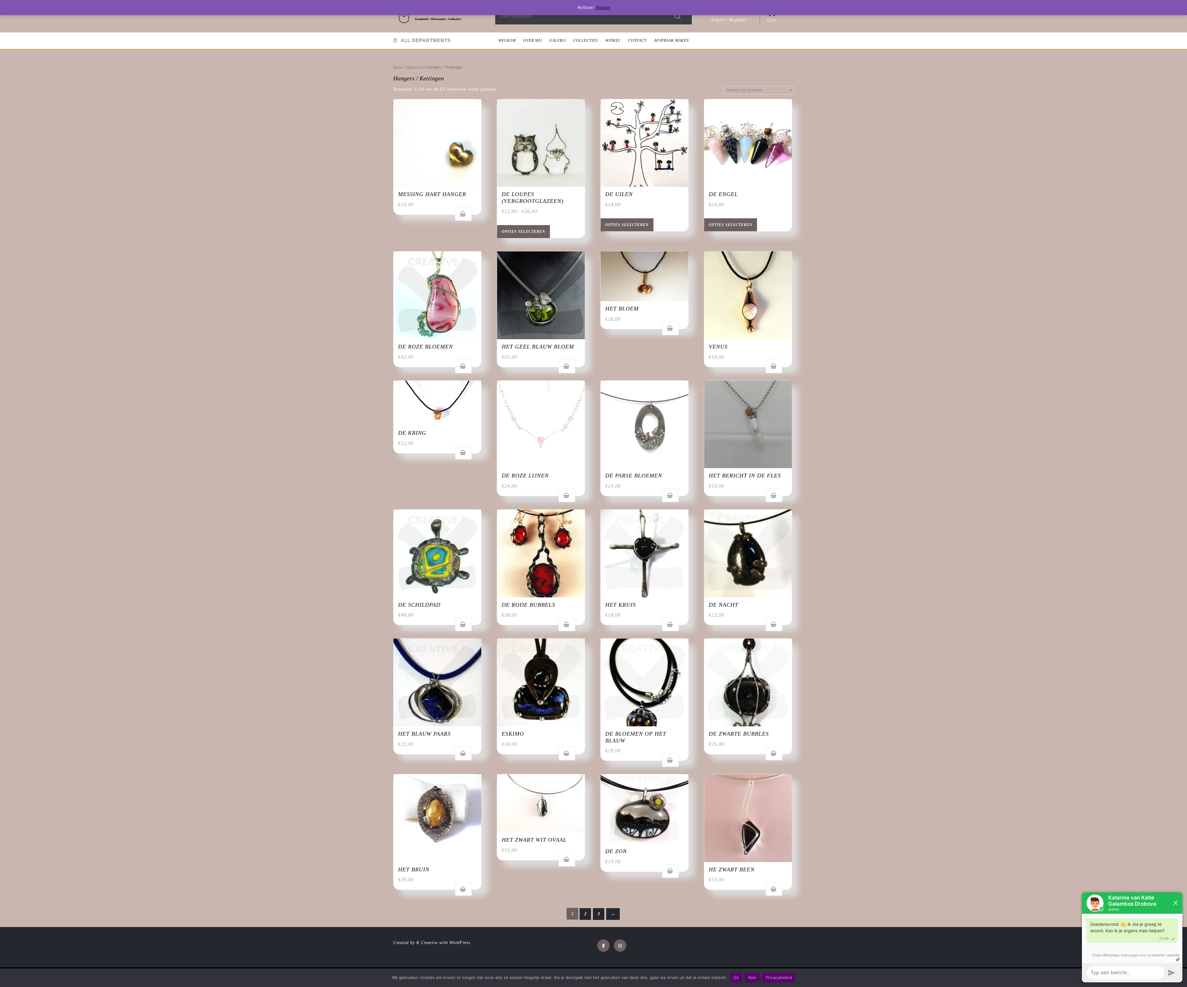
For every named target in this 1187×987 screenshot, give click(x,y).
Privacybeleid (779, 977)
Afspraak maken (671, 40)
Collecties (585, 40)
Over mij (532, 40)
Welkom (507, 40)
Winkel (613, 40)
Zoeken (678, 16)
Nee (752, 977)
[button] (430, 16)
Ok (736, 977)
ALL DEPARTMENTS (426, 40)
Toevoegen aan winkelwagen (463, 214)
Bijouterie (414, 67)
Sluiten (603, 7)
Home (398, 67)
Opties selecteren (523, 231)
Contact (637, 40)
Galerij (557, 40)
